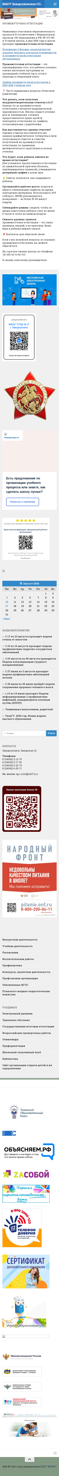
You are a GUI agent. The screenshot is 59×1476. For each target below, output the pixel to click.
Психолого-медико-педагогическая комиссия (26, 993)
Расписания (10, 952)
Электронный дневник (17, 1013)
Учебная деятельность (17, 946)
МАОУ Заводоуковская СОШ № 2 (23, 4)
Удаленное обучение (16, 1020)
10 (7, 601)
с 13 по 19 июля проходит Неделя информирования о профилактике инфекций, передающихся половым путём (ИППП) (26, 698)
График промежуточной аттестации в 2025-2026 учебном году (26, 83)
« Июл (6, 618)
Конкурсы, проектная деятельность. (26, 971)
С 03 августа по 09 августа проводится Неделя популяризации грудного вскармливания (29, 661)
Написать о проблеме (22, 501)
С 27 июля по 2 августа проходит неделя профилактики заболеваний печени (25, 674)
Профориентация (13, 1045)
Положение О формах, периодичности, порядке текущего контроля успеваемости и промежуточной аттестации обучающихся (29, 54)
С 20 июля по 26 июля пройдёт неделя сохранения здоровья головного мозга (28, 685)
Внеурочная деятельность (20, 939)
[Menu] (55, 4)
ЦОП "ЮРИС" (48, 1466)
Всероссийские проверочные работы (26, 1033)
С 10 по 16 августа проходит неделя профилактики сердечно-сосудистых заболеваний (27, 649)
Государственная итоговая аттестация (28, 1026)
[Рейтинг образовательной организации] (3, 570)
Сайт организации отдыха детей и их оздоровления (27, 1067)
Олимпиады (10, 1039)
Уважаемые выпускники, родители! (29, 709)
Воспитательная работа (18, 959)
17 (6, 606)
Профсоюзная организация (20, 978)
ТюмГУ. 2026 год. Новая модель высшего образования (24, 717)
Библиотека (10, 1058)
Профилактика (12, 965)
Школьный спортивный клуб (21, 1052)
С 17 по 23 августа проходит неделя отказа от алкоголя (27, 638)
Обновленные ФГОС (15, 984)
